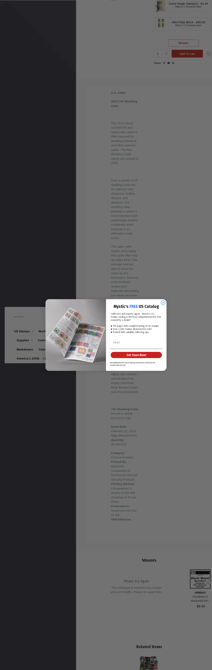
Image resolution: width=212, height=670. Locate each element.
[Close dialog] (163, 302)
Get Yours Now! (136, 355)
